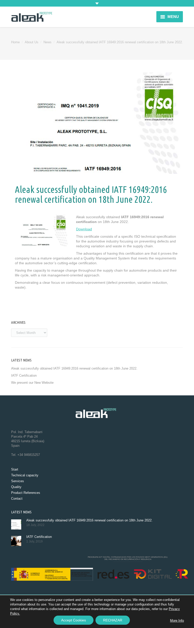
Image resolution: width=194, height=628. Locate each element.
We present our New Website (32, 382)
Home (15, 42)
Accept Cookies (73, 620)
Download (84, 229)
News (47, 42)
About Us (31, 42)
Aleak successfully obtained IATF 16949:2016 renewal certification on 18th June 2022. (74, 368)
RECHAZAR (112, 620)
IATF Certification (24, 375)
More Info (177, 620)
